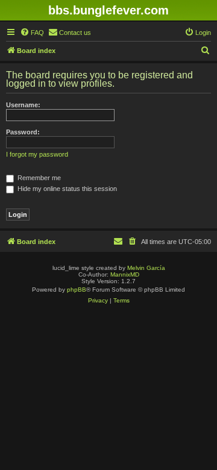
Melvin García (146, 268)
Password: (23, 132)
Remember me (38, 177)
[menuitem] (32, 32)
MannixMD (124, 274)
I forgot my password (37, 154)
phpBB (76, 289)
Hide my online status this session (66, 188)
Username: (23, 104)
